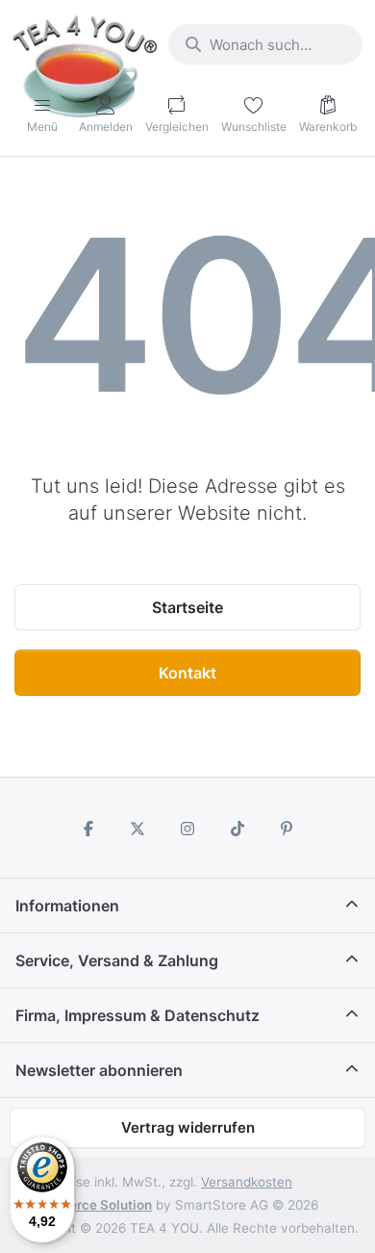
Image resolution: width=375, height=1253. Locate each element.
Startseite (187, 607)
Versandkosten (246, 1181)
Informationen (67, 905)
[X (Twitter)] (138, 828)
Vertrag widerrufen (188, 1127)
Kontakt (187, 672)
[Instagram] (187, 828)
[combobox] (265, 44)
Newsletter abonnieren (99, 1070)
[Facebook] (88, 828)
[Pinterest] (286, 828)
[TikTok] (237, 828)
